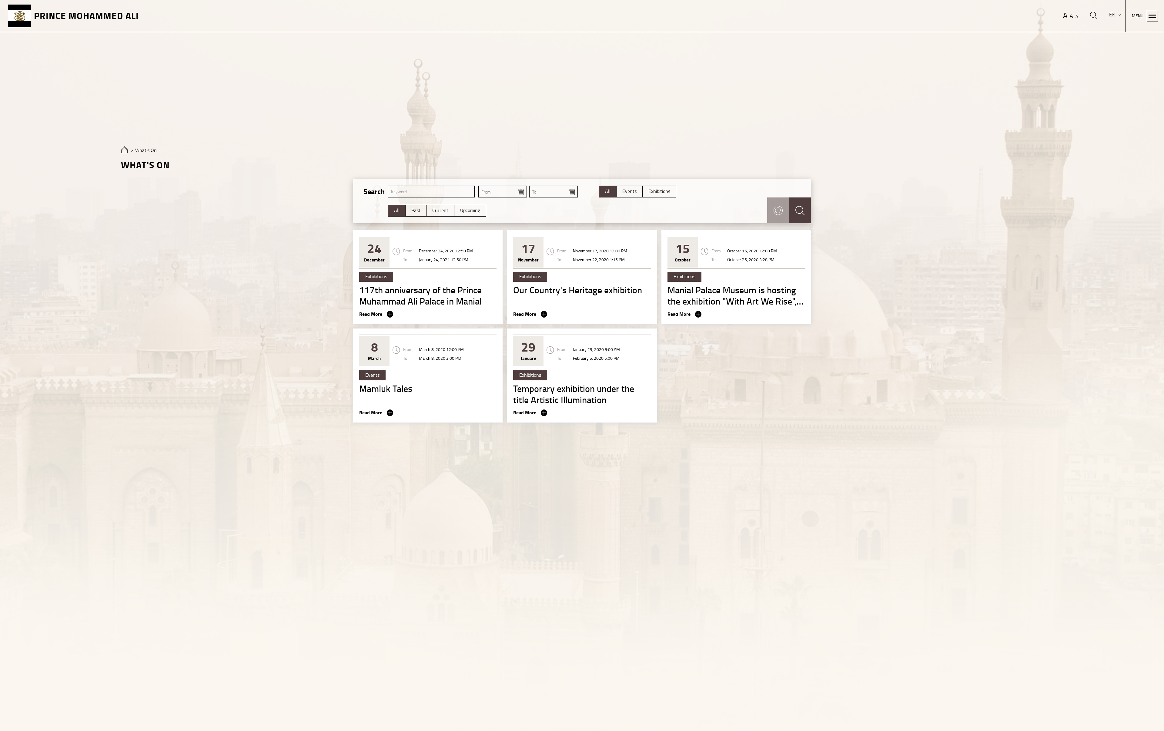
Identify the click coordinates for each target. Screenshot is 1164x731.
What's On (146, 150)
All (607, 191)
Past (415, 210)
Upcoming (470, 210)
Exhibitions (659, 191)
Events (629, 191)
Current (440, 210)
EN (1112, 14)
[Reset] (778, 210)
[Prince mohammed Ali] (124, 151)
